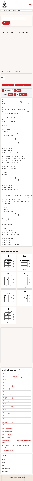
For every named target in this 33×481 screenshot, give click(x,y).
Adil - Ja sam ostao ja (7, 386)
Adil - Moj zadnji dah (7, 407)
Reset (18, 90)
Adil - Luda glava (6, 401)
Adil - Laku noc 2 (6, 395)
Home (2, 10)
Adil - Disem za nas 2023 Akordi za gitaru (13, 377)
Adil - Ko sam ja (6, 389)
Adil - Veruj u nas (6, 434)
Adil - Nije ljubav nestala (8, 419)
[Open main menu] (30, 4)
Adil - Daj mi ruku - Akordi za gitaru (11, 374)
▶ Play (10, 94)
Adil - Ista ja (5, 383)
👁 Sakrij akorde (23, 85)
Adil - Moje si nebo (7, 410)
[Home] (4, 4)
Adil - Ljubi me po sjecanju (9, 398)
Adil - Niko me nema (7, 422)
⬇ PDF (7, 85)
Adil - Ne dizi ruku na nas (9, 416)
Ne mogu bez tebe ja (7, 450)
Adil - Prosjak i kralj (7, 428)
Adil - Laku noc (6, 392)
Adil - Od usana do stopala (9, 425)
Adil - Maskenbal (6, 404)
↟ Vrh (24, 94)
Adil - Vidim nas (6, 437)
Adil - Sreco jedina (7, 431)
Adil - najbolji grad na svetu (9, 413)
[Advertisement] (16, 53)
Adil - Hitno (5, 380)
